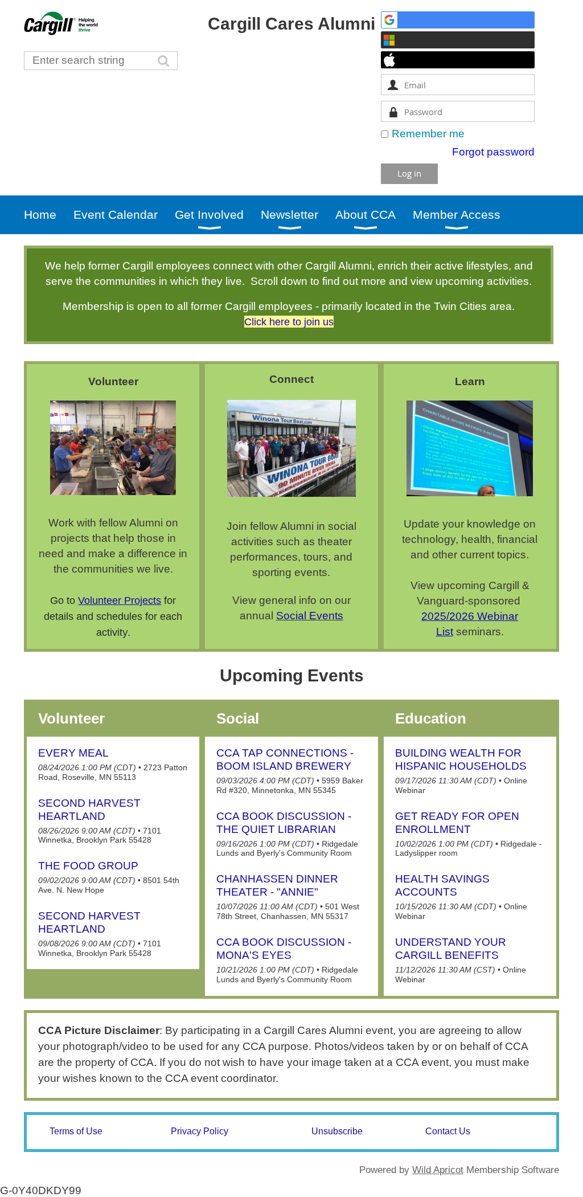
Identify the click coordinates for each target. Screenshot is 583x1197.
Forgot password (493, 152)
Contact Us (447, 1131)
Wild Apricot (437, 1170)
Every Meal (73, 753)
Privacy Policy (199, 1131)
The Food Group (88, 866)
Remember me (428, 134)
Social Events (309, 616)
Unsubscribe (337, 1131)
